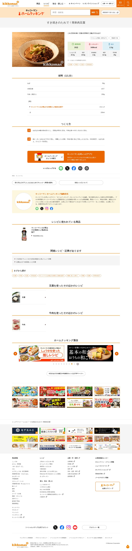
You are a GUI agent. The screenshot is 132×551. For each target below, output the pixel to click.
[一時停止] (78, 364)
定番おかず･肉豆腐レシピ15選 (26, 262)
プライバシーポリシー (41, 537)
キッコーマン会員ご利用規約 (94, 537)
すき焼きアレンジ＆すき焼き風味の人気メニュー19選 (33, 259)
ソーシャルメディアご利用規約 (58, 537)
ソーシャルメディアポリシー (76, 537)
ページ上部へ (127, 546)
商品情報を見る (38, 236)
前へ (15, 353)
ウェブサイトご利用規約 (26, 537)
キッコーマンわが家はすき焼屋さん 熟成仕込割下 (47, 107)
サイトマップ (108, 537)
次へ (116, 353)
